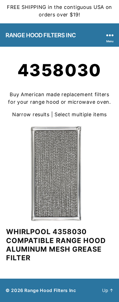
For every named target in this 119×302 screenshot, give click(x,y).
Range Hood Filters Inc (41, 35)
